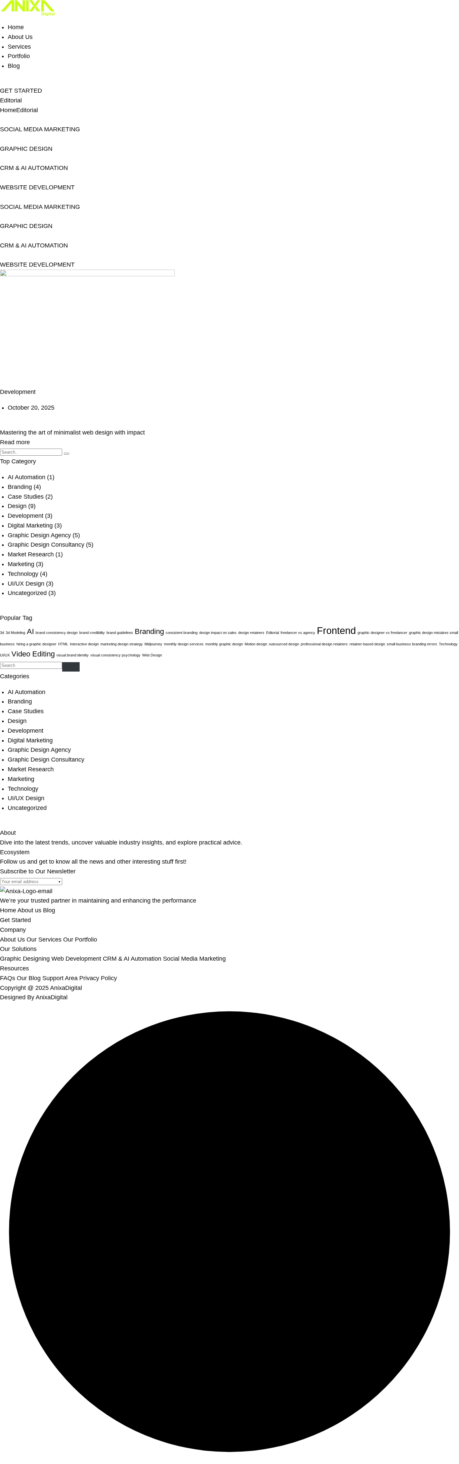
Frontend (336, 630)
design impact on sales (218, 633)
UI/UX (5, 655)
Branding (20, 487)
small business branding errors (412, 644)
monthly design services (184, 644)
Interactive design (84, 644)
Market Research (31, 554)
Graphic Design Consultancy (46, 544)
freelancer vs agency (298, 633)
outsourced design (284, 644)
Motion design (256, 644)
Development (18, 391)
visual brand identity (72, 655)
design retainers (251, 633)
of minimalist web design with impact (72, 432)
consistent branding (182, 633)
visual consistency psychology (115, 655)
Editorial (272, 633)
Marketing (21, 564)
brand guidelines (120, 633)
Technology (23, 573)
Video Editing (33, 654)
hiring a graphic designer (36, 644)
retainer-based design (367, 644)
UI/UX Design (26, 583)
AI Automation (26, 477)
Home (8, 110)
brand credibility (92, 633)
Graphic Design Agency (39, 535)
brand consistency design (57, 633)
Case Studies (26, 496)
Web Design (152, 655)
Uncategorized (27, 593)
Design (17, 506)
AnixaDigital (52, 997)
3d (2, 633)
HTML (63, 644)
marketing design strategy (121, 644)
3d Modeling (15, 633)
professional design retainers (324, 644)
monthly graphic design (224, 644)
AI (30, 631)
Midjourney (153, 644)
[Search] (66, 454)
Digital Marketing (30, 525)
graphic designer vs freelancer (382, 633)
